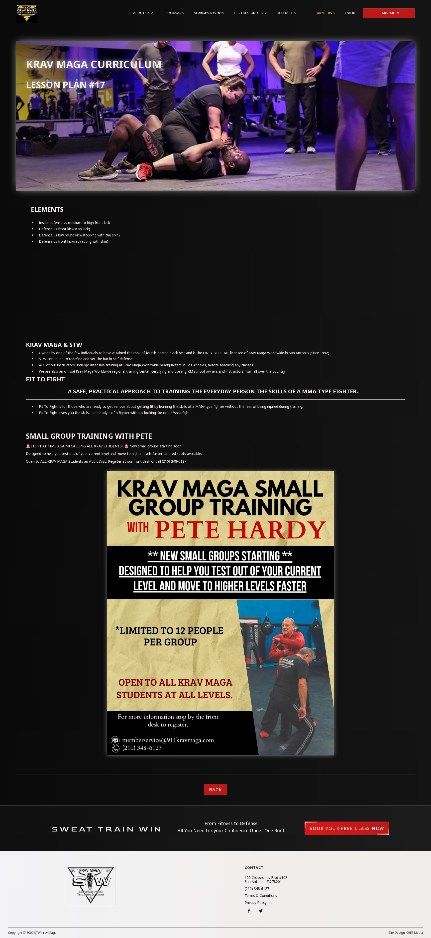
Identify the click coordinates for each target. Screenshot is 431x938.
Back (215, 790)
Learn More (389, 13)
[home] (26, 13)
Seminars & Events (209, 13)
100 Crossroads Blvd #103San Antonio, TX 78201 (266, 880)
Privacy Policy (256, 903)
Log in (350, 13)
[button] (143, 12)
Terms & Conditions (261, 896)
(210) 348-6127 (257, 889)
